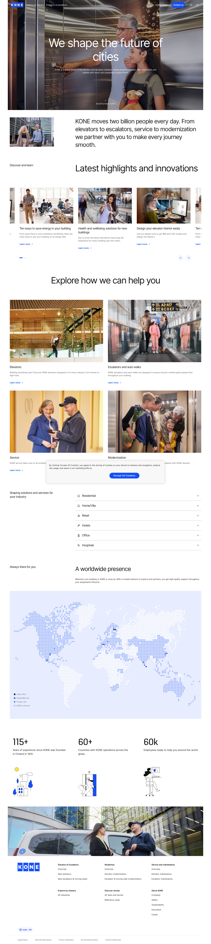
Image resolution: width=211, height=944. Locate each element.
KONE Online (161, 5)
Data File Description (43, 940)
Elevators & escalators (56, 5)
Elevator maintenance (162, 874)
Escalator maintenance (162, 879)
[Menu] (197, 5)
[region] (105, 224)
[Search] (191, 5)
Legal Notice (23, 940)
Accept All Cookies (124, 475)
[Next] (188, 258)
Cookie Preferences (113, 940)
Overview (109, 869)
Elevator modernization (115, 874)
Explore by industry (35, 5)
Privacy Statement (66, 940)
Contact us (178, 5)
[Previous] (181, 258)
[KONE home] (17, 4)
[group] (46, 219)
